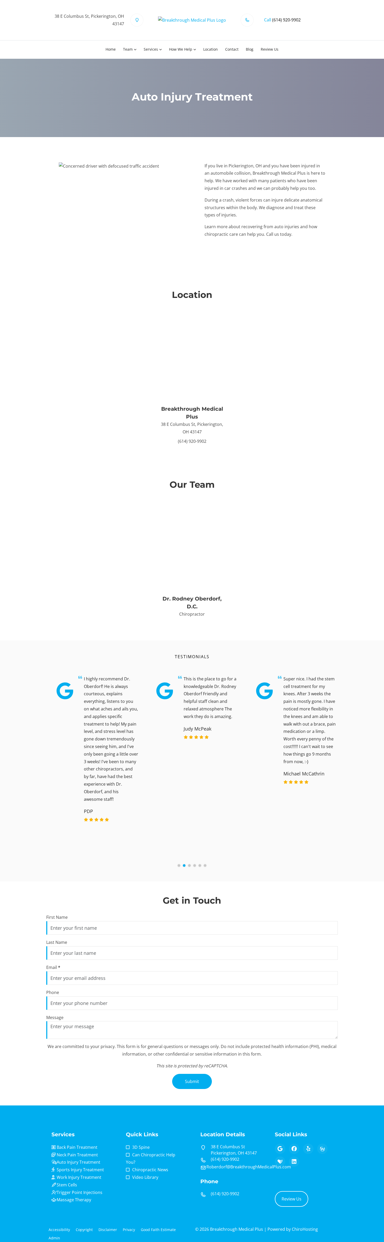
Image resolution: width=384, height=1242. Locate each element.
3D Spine (141, 1147)
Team (128, 49)
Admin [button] (54, 1237)
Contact (231, 49)
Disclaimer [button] (107, 1229)
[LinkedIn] (294, 1161)
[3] (189, 865)
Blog (249, 49)
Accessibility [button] (59, 1229)
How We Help (180, 49)
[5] (200, 865)
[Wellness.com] (322, 1149)
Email (53, 967)
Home (111, 49)
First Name (57, 917)
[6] (205, 865)
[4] (194, 865)
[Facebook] (294, 1149)
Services (151, 49)
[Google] (280, 1149)
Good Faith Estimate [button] (158, 1229)
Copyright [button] (84, 1229)
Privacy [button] (129, 1229)
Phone (52, 992)
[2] (184, 865)
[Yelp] (308, 1149)
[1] (179, 865)
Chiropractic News (150, 1170)
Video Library (145, 1177)
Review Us (269, 49)
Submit (192, 1081)
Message (54, 1017)
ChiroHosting (305, 1229)
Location (210, 49)
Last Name (56, 942)
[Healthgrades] (280, 1161)
